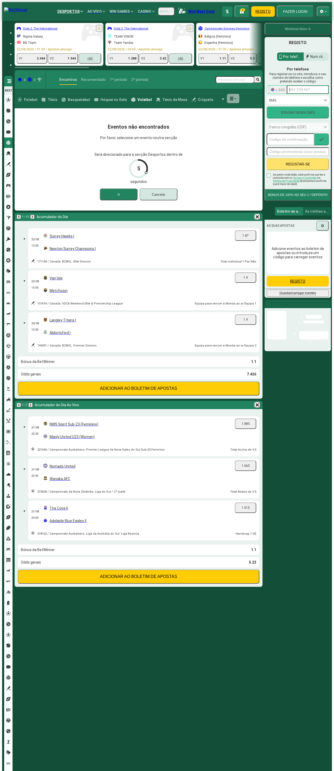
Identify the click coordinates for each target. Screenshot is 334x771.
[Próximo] (32, 217)
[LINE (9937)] (20, 79)
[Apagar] (257, 217)
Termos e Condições (305, 177)
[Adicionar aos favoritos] (99, 28)
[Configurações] (322, 226)
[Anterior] (19, 217)
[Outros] (233, 99)
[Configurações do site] (323, 11)
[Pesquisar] (257, 79)
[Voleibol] (30, 79)
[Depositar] (227, 11)
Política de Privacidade (286, 181)
